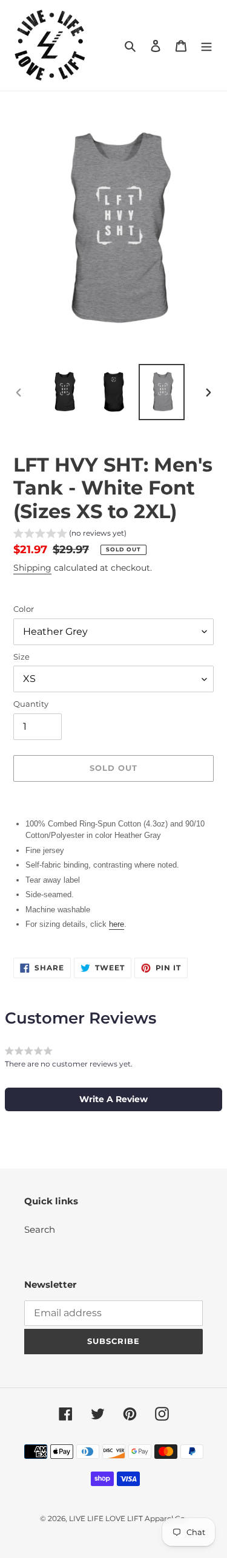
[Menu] (206, 46)
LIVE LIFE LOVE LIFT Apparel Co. (128, 1518)
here (116, 924)
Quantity (30, 704)
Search (39, 1229)
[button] (70, 535)
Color (23, 609)
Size (21, 656)
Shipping (32, 567)
